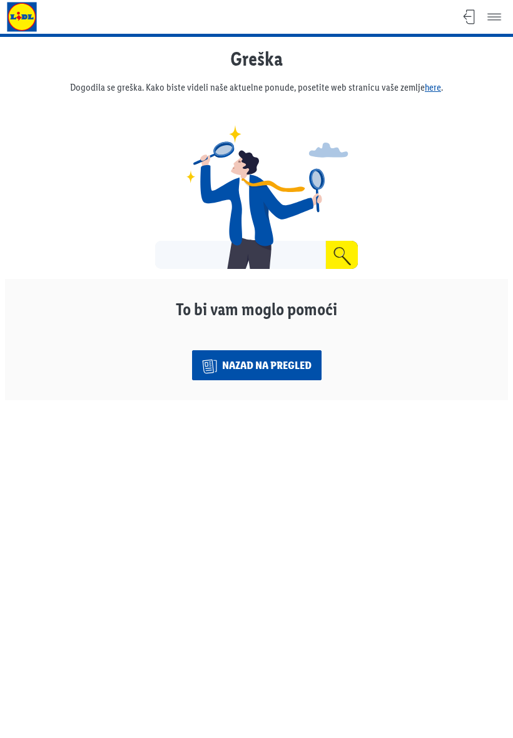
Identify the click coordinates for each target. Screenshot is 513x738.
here (433, 87)
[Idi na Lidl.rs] (22, 17)
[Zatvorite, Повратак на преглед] (469, 17)
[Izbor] (494, 17)
